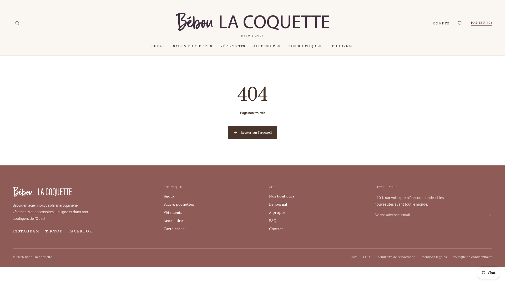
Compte (441, 23)
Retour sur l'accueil (252, 132)
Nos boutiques (304, 46)
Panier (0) (481, 22)
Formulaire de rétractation (396, 257)
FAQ (272, 220)
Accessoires (266, 46)
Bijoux (158, 46)
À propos (277, 212)
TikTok (54, 231)
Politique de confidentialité (472, 257)
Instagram (26, 231)
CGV (354, 257)
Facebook (80, 231)
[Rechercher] (17, 23)
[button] (460, 23)
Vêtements (232, 46)
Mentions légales (434, 257)
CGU (366, 257)
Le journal (341, 46)
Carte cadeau (175, 228)
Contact (276, 228)
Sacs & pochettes (193, 46)
